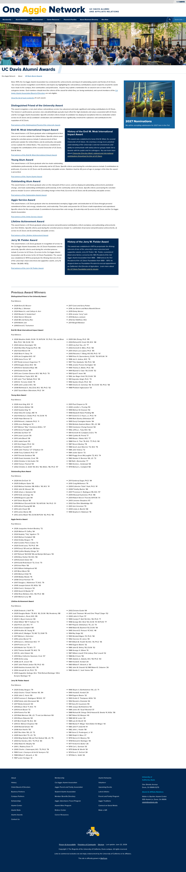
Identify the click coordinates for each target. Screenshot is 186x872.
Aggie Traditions (104, 801)
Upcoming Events (105, 787)
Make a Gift (102, 810)
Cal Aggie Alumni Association (66, 782)
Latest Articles (103, 791)
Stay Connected (37, 19)
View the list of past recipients (22, 98)
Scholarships (16, 801)
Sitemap (101, 844)
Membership (7, 19)
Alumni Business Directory (89, 19)
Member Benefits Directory (65, 796)
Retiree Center (60, 810)
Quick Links (179, 19)
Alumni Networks (21, 19)
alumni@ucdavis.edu (150, 802)
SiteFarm (103, 858)
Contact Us (15, 819)
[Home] (71, 10)
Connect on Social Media (107, 805)
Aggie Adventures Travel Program (68, 801)
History (14, 782)
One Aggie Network (8, 76)
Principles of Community (87, 844)
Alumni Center (16, 805)
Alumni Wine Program (63, 805)
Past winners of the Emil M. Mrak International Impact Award (34, 155)
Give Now (105, 19)
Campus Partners (17, 796)
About (20, 76)
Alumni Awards (17, 814)
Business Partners (18, 791)
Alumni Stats (16, 810)
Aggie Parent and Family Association (69, 787)
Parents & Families (70, 19)
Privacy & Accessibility (67, 844)
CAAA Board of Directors (20, 787)
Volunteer (102, 782)
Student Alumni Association (65, 791)
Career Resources (53, 19)
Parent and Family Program (108, 796)
